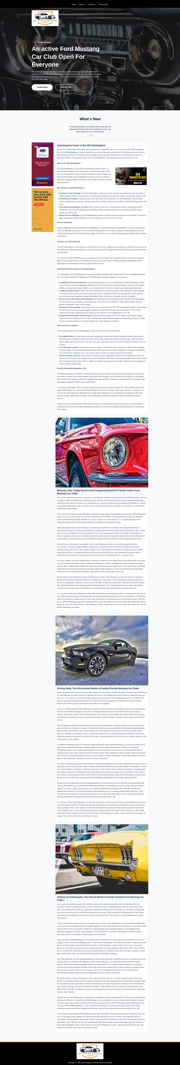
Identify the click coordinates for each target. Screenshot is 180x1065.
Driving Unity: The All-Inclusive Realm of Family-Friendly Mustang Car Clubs (98, 688)
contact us (66, 87)
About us (82, 4)
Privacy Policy (103, 4)
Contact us (92, 4)
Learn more (42, 87)
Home (74, 4)
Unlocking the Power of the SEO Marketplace (81, 145)
